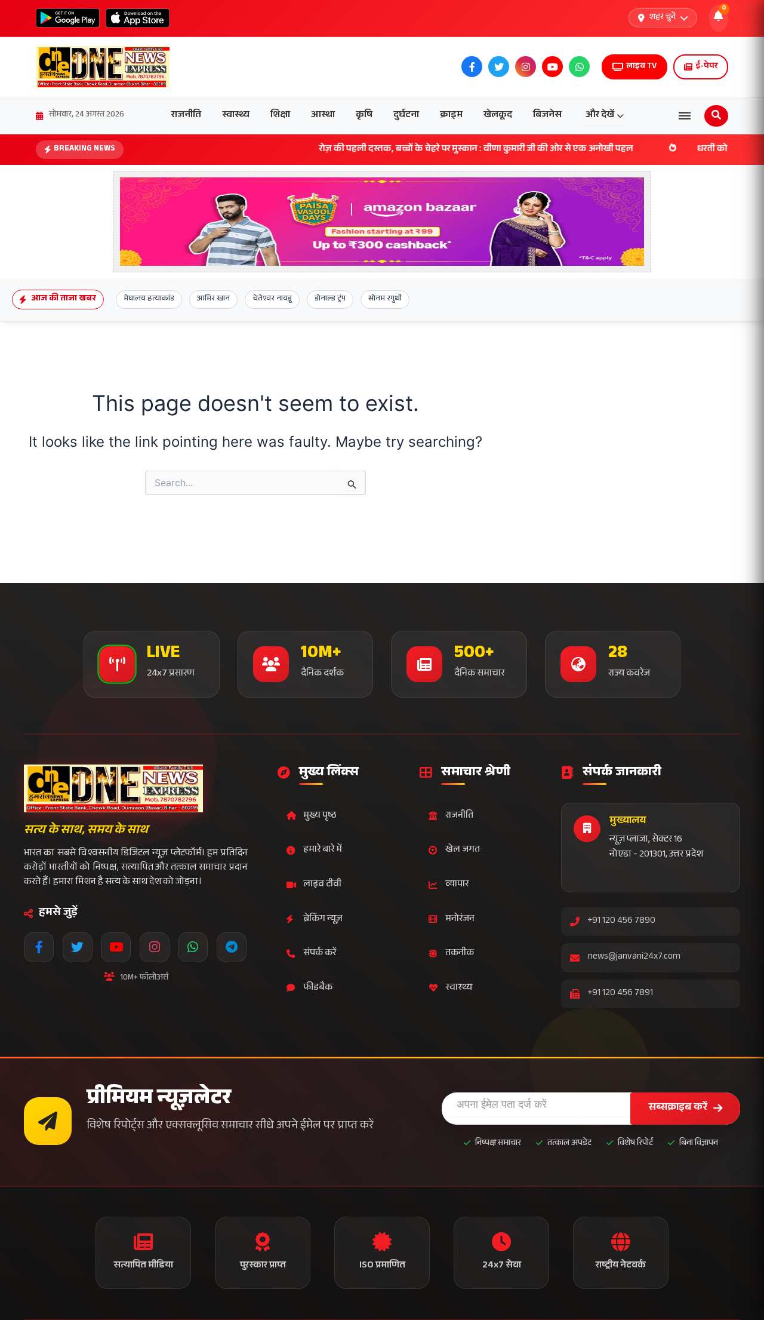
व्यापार (457, 885)
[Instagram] (155, 947)
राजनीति (186, 116)
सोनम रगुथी (385, 299)
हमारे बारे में (322, 850)
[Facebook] (39, 947)
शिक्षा (280, 116)
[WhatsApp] (193, 947)
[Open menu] (684, 116)
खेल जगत (462, 850)
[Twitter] (78, 947)
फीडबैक (317, 988)
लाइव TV (641, 67)
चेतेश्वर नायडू (272, 299)
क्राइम (451, 116)
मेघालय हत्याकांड (149, 299)
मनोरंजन (460, 919)
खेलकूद (497, 116)
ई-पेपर (706, 67)
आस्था (323, 116)
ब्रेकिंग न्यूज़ (323, 919)
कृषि (364, 116)
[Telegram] (232, 947)
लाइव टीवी (322, 885)
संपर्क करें (319, 954)
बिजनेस (547, 116)
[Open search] (716, 116)
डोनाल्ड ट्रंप (330, 299)
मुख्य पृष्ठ (320, 816)
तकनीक (459, 954)
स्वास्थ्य (235, 116)
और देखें (600, 116)
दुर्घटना (406, 116)
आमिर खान (213, 299)
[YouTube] (116, 947)
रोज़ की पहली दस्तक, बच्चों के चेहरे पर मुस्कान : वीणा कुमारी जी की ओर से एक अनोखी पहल (415, 149)
